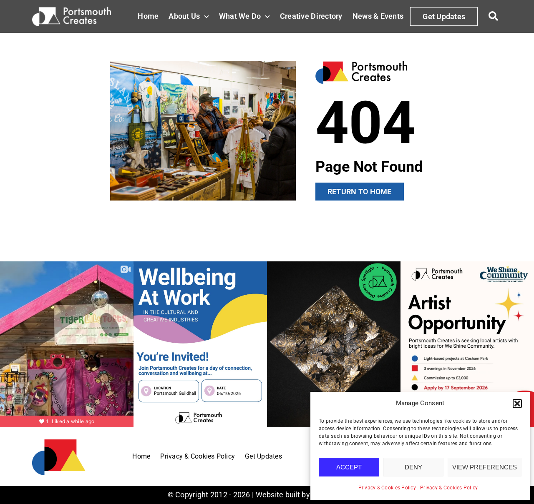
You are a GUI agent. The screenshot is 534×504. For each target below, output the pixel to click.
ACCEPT (349, 467)
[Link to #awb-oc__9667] (493, 16)
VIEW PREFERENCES (484, 467)
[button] (517, 403)
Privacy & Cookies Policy (387, 488)
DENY (413, 467)
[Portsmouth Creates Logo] (59, 441)
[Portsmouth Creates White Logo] (71, 10)
